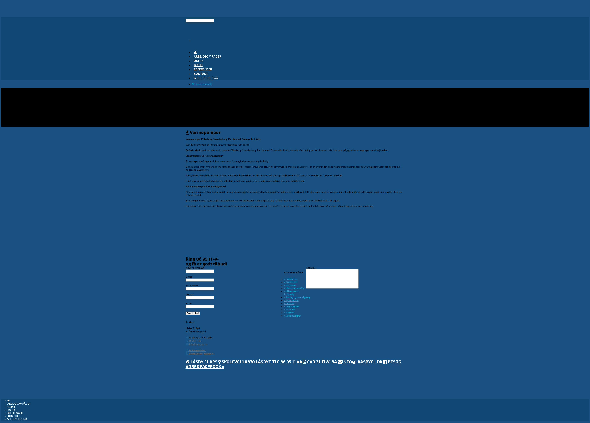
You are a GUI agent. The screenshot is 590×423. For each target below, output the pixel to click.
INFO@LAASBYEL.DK (362, 361)
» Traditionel (290, 281)
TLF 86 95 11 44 (207, 78)
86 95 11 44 (194, 340)
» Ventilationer (291, 306)
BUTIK (11, 409)
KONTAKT (13, 415)
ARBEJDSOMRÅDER (207, 56)
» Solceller (289, 309)
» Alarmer (289, 312)
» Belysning (290, 284)
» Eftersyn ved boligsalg (291, 293)
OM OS (11, 406)
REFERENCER (15, 412)
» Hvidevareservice (294, 287)
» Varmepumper (292, 315)
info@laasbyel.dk (198, 343)
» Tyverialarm (291, 300)
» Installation (291, 278)
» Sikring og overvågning (297, 297)
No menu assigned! (202, 83)
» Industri (289, 303)
